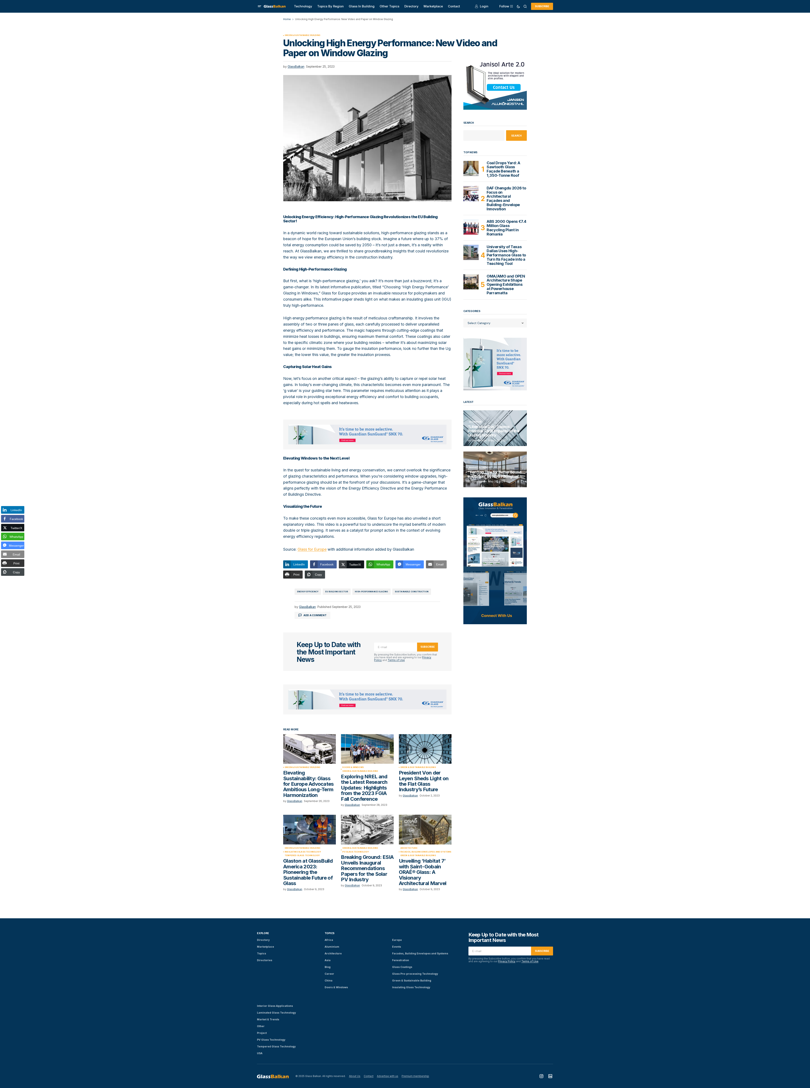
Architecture (408, 848)
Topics (261, 953)
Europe (397, 940)
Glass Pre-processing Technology (415, 973)
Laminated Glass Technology (276, 1012)
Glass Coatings (402, 967)
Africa (329, 940)
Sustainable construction (411, 591)
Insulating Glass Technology (303, 852)
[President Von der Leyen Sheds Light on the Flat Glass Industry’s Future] (425, 749)
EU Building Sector (336, 591)
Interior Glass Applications (275, 1005)
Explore (263, 933)
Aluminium (475, 422)
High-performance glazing (371, 591)
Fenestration (400, 960)
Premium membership (415, 1076)
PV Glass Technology (355, 852)
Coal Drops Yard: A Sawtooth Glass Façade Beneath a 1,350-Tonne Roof (503, 169)
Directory (263, 940)
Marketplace (265, 946)
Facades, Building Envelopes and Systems (426, 852)
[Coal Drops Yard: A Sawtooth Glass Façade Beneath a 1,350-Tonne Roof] (471, 168)
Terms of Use (396, 660)
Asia (328, 960)
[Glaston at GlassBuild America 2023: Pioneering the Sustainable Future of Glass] (309, 829)
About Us (354, 1076)
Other (261, 1026)
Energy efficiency (308, 591)
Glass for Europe (312, 549)
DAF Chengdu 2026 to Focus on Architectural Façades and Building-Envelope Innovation (506, 198)
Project (262, 1033)
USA (259, 1053)
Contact (368, 1076)
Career (329, 973)
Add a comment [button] (315, 615)
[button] (259, 6)
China (328, 980)
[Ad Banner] (367, 435)
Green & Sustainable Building (302, 35)
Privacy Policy (506, 961)
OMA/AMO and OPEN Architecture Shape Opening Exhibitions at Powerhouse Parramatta (506, 284)
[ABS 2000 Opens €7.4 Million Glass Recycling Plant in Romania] (471, 227)
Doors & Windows (353, 767)
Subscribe (542, 6)
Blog (328, 967)
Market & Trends (479, 467)
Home (287, 19)
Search (468, 122)
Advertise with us (387, 1076)
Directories (264, 960)
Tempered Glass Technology (302, 855)
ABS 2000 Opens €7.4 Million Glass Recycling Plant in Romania (506, 227)
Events (396, 946)
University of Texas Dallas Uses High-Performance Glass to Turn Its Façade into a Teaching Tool (506, 255)
